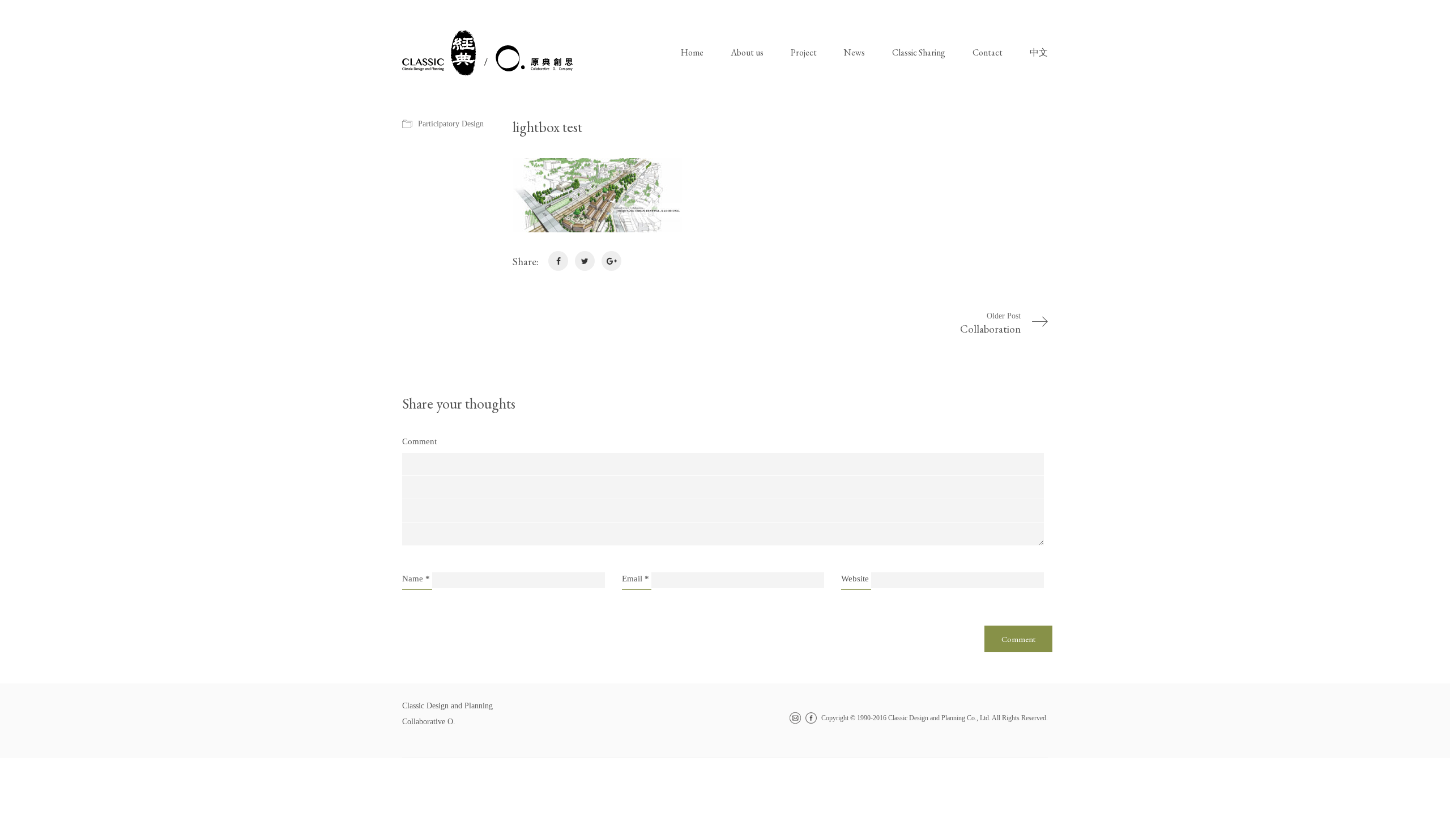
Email (635, 578)
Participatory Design (451, 124)
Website (855, 578)
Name (416, 578)
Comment (419, 441)
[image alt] (780, 195)
